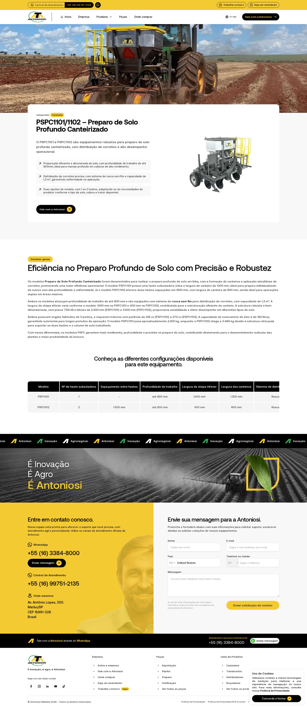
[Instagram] (39, 686)
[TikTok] (63, 686)
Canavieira (57, 115)
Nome (171, 540)
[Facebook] (31, 686)
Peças (123, 16)
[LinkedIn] (47, 686)
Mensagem (174, 572)
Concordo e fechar (274, 698)
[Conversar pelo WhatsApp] (98, 5)
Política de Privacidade (274, 690)
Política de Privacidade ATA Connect (227, 702)
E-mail (230, 540)
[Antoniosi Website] (37, 17)
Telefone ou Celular (238, 556)
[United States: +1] (233, 563)
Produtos (102, 16)
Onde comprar (143, 16)
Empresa (83, 16)
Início (68, 16)
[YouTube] (55, 686)
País (170, 556)
